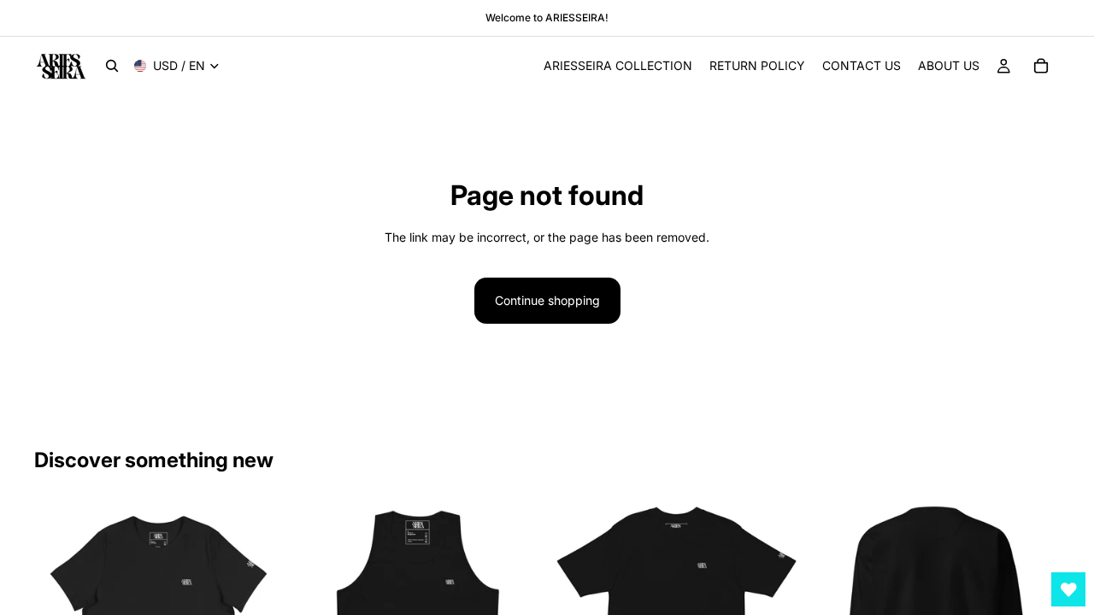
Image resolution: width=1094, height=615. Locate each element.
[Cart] (1041, 66)
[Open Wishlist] (1068, 589)
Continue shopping (547, 300)
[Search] (112, 66)
